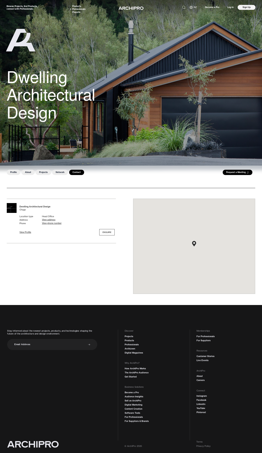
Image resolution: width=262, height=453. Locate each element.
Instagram (201, 396)
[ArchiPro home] (131, 8)
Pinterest (201, 412)
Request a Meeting (236, 172)
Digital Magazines (134, 352)
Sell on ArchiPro (133, 400)
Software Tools (132, 413)
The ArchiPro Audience (137, 372)
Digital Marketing (133, 404)
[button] (25, 232)
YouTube (200, 408)
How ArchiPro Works (135, 368)
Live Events (202, 360)
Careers (200, 380)
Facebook (201, 400)
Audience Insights (134, 396)
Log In (230, 7)
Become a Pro (212, 7)
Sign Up (247, 7)
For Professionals (134, 417)
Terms (199, 442)
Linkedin (200, 404)
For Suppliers (203, 340)
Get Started (131, 376)
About (28, 172)
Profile (13, 172)
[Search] (183, 7)
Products (32, 6)
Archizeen (130, 348)
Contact (76, 172)
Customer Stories (205, 356)
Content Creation (133, 409)
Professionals (26, 8)
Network (60, 172)
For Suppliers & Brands (137, 421)
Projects (19, 6)
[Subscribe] (89, 344)
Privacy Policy (203, 446)
